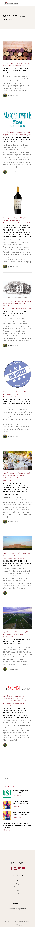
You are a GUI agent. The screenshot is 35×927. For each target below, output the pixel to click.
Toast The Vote (19, 397)
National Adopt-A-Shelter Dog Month (14, 223)
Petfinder (28, 223)
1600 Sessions (16, 306)
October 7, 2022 (17, 795)
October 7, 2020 (7, 392)
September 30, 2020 (8, 473)
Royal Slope (19, 634)
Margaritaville (7, 135)
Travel (28, 132)
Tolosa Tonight (21, 478)
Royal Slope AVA (8, 637)
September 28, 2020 (8, 553)
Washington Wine (20, 63)
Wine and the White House (23, 308)
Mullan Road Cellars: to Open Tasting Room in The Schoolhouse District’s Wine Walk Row (17, 825)
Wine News (17, 887)
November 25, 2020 (8, 132)
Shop (17, 893)
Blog (17, 883)
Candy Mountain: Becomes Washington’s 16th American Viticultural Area (17, 563)
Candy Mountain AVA (20, 558)
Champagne (27, 301)
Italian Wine (14, 698)
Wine (27, 63)
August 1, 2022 (17, 817)
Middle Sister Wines (9, 397)
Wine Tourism (7, 66)
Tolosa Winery (7, 480)
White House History (9, 308)
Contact (17, 896)
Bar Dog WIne (7, 220)
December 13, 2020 (8, 63)
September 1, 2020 (8, 696)
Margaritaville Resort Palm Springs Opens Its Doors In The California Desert (17, 140)
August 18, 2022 (17, 806)
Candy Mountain (8, 558)
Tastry (12, 706)
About (17, 880)
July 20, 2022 (6, 830)
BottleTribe (16, 703)
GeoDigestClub (24, 703)
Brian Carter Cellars (18, 66)
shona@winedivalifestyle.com (17, 909)
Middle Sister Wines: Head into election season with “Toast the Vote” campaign (16, 402)
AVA (14, 634)
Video (17, 890)
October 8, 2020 (7, 301)
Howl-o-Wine (16, 220)
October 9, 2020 (7, 218)
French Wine (6, 303)
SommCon (6, 706)
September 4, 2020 (8, 632)
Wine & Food (7, 306)
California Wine (20, 132)
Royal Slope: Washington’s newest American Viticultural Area (16, 642)
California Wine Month (10, 478)
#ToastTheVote (17, 394)
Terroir (16, 637)
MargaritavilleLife (17, 135)
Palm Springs (27, 135)
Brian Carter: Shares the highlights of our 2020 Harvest (16, 71)
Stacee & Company (17, 925)
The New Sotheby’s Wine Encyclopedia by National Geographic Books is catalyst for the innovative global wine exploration (17, 713)
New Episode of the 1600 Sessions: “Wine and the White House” (15, 313)
